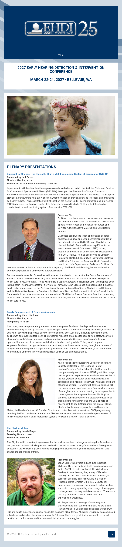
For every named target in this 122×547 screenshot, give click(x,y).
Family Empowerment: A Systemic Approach (31, 312)
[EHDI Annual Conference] (61, 28)
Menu (61, 55)
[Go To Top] (111, 534)
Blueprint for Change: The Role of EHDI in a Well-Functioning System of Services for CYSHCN (57, 173)
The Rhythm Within (17, 427)
